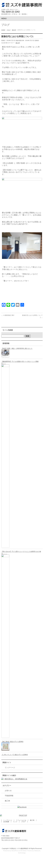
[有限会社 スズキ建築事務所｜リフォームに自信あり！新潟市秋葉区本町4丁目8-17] (22, 4)
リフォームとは (21, 820)
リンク (15, 822)
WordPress (15, 851)
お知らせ (8, 790)
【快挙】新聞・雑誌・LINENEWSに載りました (17, 348)
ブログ (23, 822)
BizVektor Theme (26, 851)
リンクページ (10, 767)
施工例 (18, 43)
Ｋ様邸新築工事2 (7, 315)
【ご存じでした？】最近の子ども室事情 (14, 755)
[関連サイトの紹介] (14, 779)
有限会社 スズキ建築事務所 (19, 848)
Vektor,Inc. (37, 851)
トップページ (7, 820)
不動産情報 (9, 796)
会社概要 (6, 822)
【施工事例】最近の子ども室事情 (12, 741)
